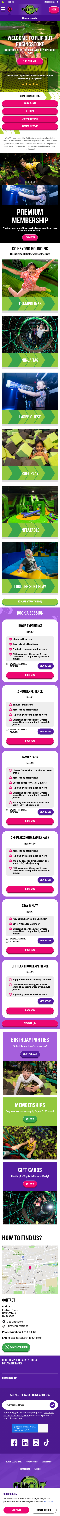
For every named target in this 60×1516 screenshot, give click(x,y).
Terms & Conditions (14, 1461)
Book (54, 9)
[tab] (26, 182)
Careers (37, 1469)
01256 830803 (29, 1332)
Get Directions (15, 1321)
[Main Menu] (3, 11)
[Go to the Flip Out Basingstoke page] (30, 13)
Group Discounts (30, 118)
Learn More (30, 237)
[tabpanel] (30, 169)
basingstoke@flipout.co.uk (26, 1337)
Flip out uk (10, 2)
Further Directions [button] (17, 1325)
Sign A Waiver (30, 103)
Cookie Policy (47, 1461)
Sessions (30, 111)
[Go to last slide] (4, 169)
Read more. (49, 1501)
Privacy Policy (32, 1461)
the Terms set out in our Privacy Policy (28, 1414)
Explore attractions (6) (30, 601)
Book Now (30, 675)
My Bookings (50, 2)
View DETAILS (45, 665)
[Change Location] (9, 10)
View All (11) (30, 1023)
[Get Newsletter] (52, 1405)
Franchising (25, 1469)
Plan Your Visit (30, 61)
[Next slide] (56, 169)
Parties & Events (30, 126)
